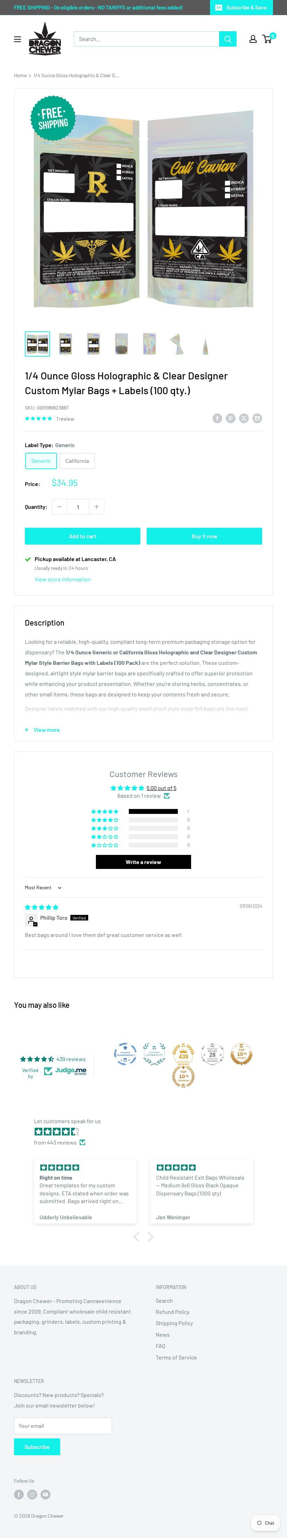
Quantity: (36, 506)
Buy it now (204, 536)
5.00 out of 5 (161, 787)
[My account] (253, 39)
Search (164, 1300)
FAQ (160, 1345)
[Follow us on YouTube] (45, 1494)
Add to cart (82, 536)
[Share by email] (257, 417)
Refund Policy (172, 1311)
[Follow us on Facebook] (19, 1494)
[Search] (228, 39)
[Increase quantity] (96, 506)
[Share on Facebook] (217, 417)
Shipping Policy (174, 1323)
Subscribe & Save (246, 7)
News (163, 1334)
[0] (267, 39)
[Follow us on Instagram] (32, 1494)
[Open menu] (17, 39)
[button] (105, 811)
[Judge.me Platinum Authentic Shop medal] (154, 1054)
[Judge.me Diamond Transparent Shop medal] (125, 1054)
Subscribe (37, 1446)
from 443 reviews (55, 1142)
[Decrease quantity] (59, 506)
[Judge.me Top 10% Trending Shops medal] (183, 1076)
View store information (63, 579)
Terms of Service (176, 1357)
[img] (41, 907)
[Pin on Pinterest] (231, 417)
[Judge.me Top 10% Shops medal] (241, 1054)
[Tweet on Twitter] (244, 417)
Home (20, 75)
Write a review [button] (143, 861)
